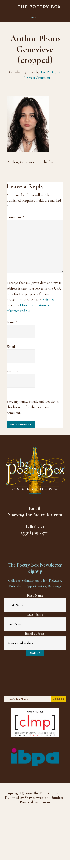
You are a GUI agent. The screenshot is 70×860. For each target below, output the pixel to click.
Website (12, 371)
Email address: (35, 633)
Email (12, 346)
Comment (15, 217)
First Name (35, 595)
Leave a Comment (37, 77)
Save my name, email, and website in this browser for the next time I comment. (33, 407)
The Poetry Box (39, 7)
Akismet (48, 299)
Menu (35, 18)
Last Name (35, 614)
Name (12, 322)
